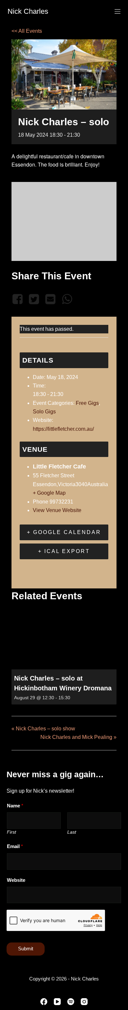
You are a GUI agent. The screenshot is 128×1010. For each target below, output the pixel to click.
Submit (25, 948)
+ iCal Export (64, 551)
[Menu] (117, 11)
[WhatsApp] (67, 299)
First (11, 832)
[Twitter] (34, 299)
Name (15, 805)
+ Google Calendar (64, 532)
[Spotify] (70, 1001)
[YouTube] (57, 1001)
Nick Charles (28, 11)
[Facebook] (18, 299)
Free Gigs (87, 403)
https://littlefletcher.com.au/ (63, 429)
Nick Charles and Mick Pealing (78, 737)
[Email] (50, 299)
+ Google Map (49, 493)
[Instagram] (84, 1001)
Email (15, 846)
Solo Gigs (44, 411)
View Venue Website (57, 510)
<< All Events (26, 31)
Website (16, 880)
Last (71, 832)
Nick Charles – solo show (43, 728)
